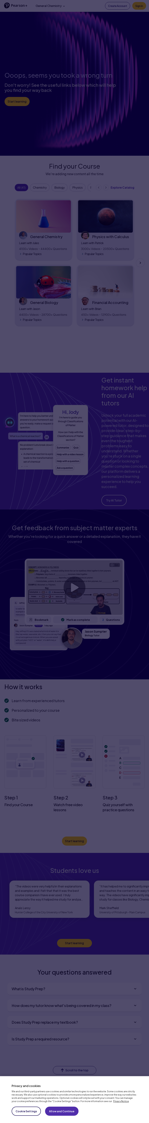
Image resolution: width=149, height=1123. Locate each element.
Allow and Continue (61, 1111)
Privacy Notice (121, 1101)
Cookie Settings (26, 1111)
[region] (74, 1099)
